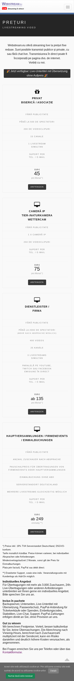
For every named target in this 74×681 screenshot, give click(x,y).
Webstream (12, 4)
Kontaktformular (12, 652)
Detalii (53, 670)
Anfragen (37, 187)
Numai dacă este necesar (20, 676)
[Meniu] (68, 7)
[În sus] (67, 658)
